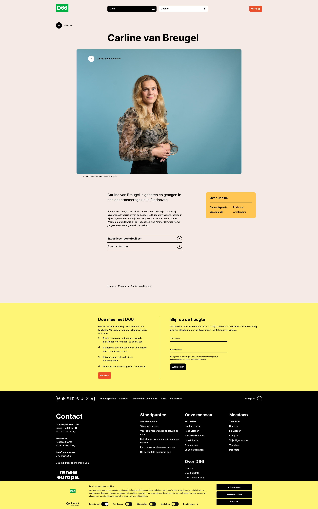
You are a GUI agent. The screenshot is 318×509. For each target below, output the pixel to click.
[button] (133, 9)
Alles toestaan (234, 487)
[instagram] (68, 398)
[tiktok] (82, 398)
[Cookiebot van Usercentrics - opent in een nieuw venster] (73, 504)
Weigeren (234, 502)
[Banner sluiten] (257, 485)
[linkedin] (73, 398)
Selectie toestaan (234, 494)
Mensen (122, 286)
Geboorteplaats (218, 207)
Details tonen (189, 504)
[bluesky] (58, 398)
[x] (87, 398)
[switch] (128, 504)
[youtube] (92, 398)
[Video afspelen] (91, 59)
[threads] (77, 398)
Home (110, 286)
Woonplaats (216, 212)
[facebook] (63, 398)
